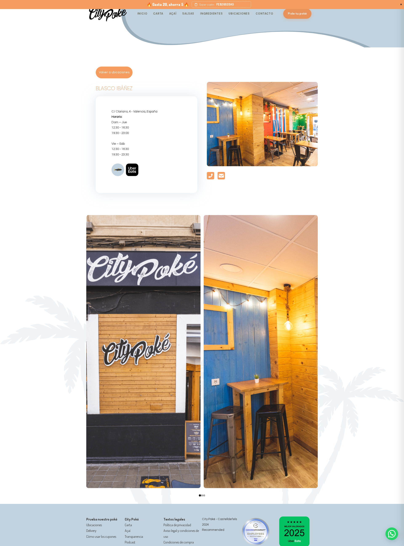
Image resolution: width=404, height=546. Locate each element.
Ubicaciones (239, 13)
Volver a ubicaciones (114, 72)
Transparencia (134, 536)
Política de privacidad (177, 525)
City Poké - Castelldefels (219, 519)
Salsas (188, 13)
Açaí (172, 13)
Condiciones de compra (178, 542)
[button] (221, 4)
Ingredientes (211, 13)
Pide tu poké (297, 13)
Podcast (130, 542)
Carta (158, 13)
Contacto (264, 13)
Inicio (142, 13)
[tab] (200, 495)
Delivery (91, 531)
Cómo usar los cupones (101, 536)
